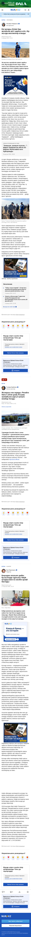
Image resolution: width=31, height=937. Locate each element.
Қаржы (3, 20)
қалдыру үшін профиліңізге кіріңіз (13, 347)
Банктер (9, 566)
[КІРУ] (28, 10)
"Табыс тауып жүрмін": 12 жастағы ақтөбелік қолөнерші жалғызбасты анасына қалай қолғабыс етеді (15, 289)
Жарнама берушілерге (15, 925)
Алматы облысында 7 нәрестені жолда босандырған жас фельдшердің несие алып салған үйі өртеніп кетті (16, 299)
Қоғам (3, 383)
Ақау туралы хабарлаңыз (16, 921)
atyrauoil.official (14, 459)
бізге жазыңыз (20, 314)
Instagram (16, 370)
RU (25, 10)
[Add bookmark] (27, 892)
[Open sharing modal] (19, 892)
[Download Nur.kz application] (15, 4)
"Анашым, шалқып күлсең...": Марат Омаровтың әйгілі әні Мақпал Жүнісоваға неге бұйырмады (15, 148)
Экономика (10, 20)
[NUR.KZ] (15, 10)
